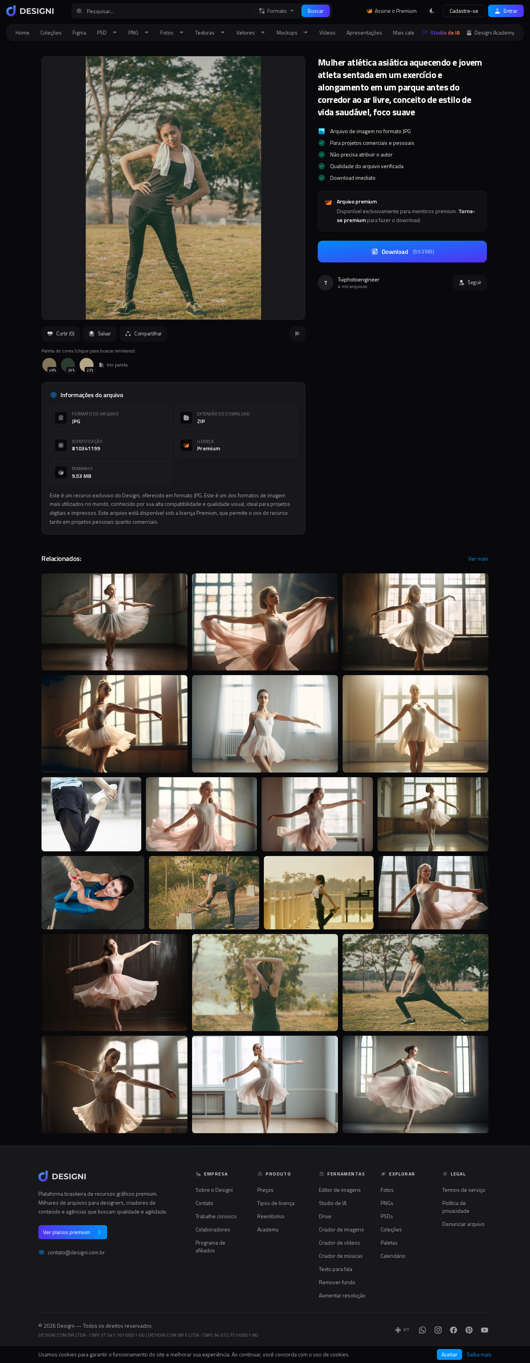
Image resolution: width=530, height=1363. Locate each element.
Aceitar (449, 1354)
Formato (277, 11)
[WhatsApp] (423, 1330)
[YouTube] (485, 1330)
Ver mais (478, 559)
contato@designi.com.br (76, 1252)
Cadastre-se (464, 11)
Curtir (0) (65, 333)
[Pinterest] (469, 1330)
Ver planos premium (66, 1232)
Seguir (475, 282)
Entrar (511, 11)
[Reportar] (297, 334)
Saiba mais (479, 1354)
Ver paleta (117, 365)
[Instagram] (438, 1330)
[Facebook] (454, 1330)
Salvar (104, 333)
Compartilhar (148, 333)
